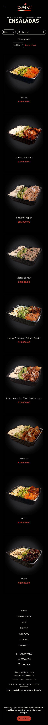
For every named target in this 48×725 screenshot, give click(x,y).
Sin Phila (16, 45)
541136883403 (26, 654)
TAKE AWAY (24, 634)
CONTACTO (24, 645)
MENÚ (24, 622)
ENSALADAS (18, 17)
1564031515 (26, 659)
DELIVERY (24, 628)
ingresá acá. (12, 690)
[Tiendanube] (24, 676)
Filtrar (5, 32)
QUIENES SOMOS (24, 616)
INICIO (24, 610)
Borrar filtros (30, 45)
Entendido (24, 719)
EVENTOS (24, 639)
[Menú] (5, 7)
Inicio (9, 17)
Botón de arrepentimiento (29, 690)
